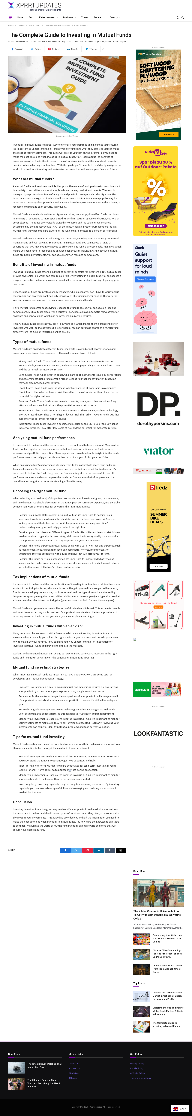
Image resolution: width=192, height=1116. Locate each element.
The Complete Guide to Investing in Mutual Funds (166, 1024)
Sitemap (73, 1078)
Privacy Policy (137, 1063)
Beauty (114, 17)
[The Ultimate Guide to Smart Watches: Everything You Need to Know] (16, 1084)
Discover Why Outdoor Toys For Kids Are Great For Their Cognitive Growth (167, 953)
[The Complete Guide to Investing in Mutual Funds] (67, 94)
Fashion (97, 17)
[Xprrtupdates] (35, 7)
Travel (84, 17)
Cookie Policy (136, 1068)
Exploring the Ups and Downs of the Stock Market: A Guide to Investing (168, 1011)
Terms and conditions (140, 1078)
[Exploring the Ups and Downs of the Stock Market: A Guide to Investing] (141, 1011)
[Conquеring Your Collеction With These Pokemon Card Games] (141, 939)
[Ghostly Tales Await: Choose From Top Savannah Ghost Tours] (141, 969)
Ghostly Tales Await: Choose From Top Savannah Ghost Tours (168, 968)
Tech (31, 17)
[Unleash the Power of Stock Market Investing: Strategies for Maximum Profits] (141, 996)
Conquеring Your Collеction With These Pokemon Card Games (167, 938)
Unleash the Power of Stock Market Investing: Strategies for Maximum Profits (167, 995)
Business (68, 17)
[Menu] (10, 17)
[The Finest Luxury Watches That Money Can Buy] (16, 1068)
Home (20, 17)
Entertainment (47, 17)
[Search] (182, 17)
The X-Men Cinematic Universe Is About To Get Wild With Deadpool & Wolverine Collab (157, 915)
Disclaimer (74, 1073)
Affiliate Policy (137, 1073)
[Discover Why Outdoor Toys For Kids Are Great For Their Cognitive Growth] (141, 954)
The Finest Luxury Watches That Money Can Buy (44, 1065)
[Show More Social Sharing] (103, 49)
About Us (73, 1063)
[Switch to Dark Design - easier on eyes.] (178, 17)
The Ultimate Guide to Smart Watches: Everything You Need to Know (43, 1083)
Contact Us (74, 1068)
